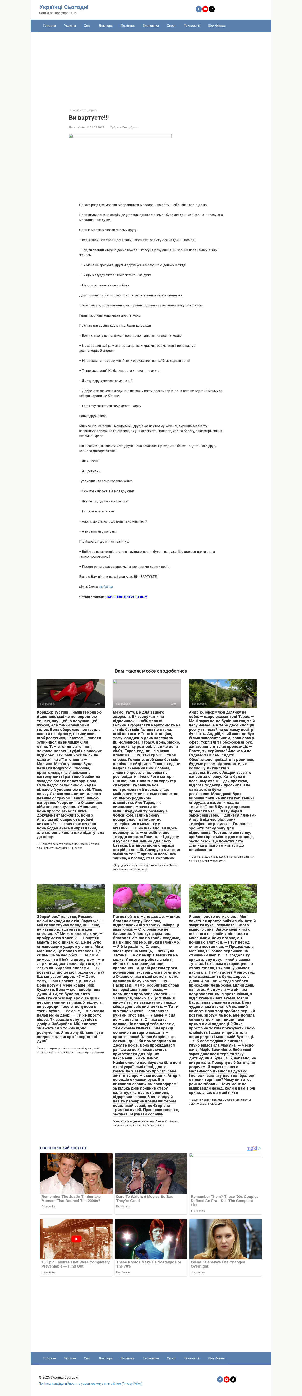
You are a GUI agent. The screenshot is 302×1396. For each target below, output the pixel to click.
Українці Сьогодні (63, 7)
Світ (87, 26)
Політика (128, 26)
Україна (70, 26)
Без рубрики (130, 127)
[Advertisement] (151, 67)
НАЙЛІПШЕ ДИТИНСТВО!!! (126, 597)
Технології (192, 26)
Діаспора (106, 26)
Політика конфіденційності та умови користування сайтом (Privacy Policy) (90, 1384)
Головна (49, 26)
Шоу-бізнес (217, 26)
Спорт (171, 26)
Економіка (151, 26)
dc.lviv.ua (106, 587)
